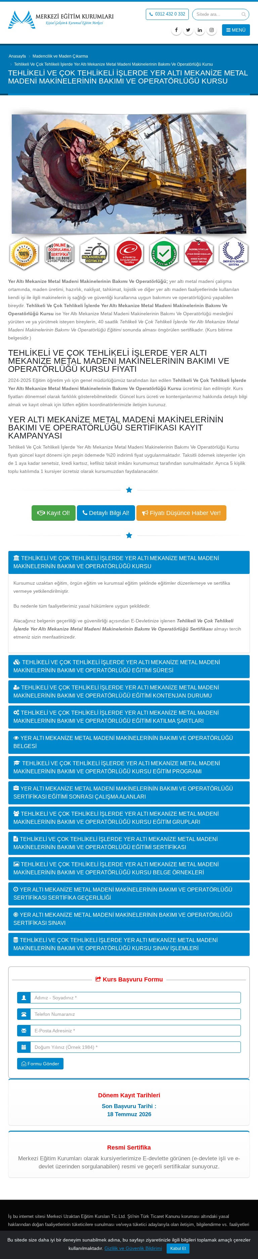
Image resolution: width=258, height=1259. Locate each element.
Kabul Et (178, 1248)
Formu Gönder (42, 1063)
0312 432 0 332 (169, 14)
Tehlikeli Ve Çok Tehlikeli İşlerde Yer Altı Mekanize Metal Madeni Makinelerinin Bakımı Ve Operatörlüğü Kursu (116, 562)
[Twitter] (188, 30)
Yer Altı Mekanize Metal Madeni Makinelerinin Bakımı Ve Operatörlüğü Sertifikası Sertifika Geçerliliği (122, 894)
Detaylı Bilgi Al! (108, 513)
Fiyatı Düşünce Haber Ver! (184, 513)
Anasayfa (17, 56)
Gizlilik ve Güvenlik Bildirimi (133, 1248)
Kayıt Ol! (57, 513)
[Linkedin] (200, 30)
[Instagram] (212, 30)
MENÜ (238, 30)
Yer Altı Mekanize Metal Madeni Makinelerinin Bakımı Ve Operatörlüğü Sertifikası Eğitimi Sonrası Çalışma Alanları (123, 793)
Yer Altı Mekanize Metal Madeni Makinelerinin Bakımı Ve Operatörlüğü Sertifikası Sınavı (122, 919)
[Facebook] (176, 30)
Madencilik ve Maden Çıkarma (60, 56)
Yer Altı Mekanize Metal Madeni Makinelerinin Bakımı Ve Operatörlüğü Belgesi (123, 742)
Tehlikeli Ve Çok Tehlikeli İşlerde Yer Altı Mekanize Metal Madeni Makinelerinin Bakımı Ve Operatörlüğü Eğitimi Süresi (116, 666)
